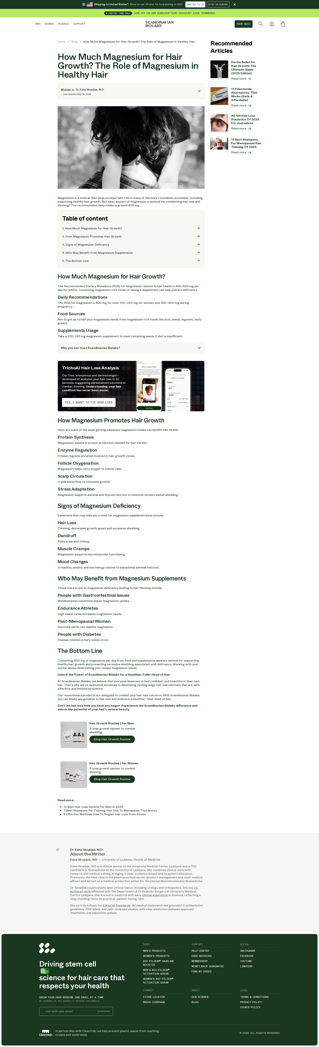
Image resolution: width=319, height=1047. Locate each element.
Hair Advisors (202, 956)
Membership (200, 961)
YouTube (246, 961)
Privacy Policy (251, 1002)
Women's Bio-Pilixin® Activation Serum (158, 980)
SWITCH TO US (195, 4)
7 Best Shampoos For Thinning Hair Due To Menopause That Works (110, 810)
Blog (74, 42)
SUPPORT (79, 24)
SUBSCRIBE (103, 1011)
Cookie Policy (250, 1007)
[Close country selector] (234, 4)
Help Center (200, 951)
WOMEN (49, 24)
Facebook (246, 956)
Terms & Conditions (254, 997)
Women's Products (156, 956)
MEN (37, 24)
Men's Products (154, 951)
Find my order (202, 971)
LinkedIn (246, 966)
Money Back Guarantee (208, 966)
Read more (239, 79)
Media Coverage (154, 1002)
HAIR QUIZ (243, 24)
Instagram (247, 951)
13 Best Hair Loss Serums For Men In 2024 (93, 807)
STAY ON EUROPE (218, 4)
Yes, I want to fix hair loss (89, 402)
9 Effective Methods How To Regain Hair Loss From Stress (105, 814)
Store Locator (154, 997)
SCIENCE (63, 24)
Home (62, 42)
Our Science (200, 997)
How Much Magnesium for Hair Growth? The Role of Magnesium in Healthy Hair (139, 42)
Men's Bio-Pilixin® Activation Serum (156, 972)
